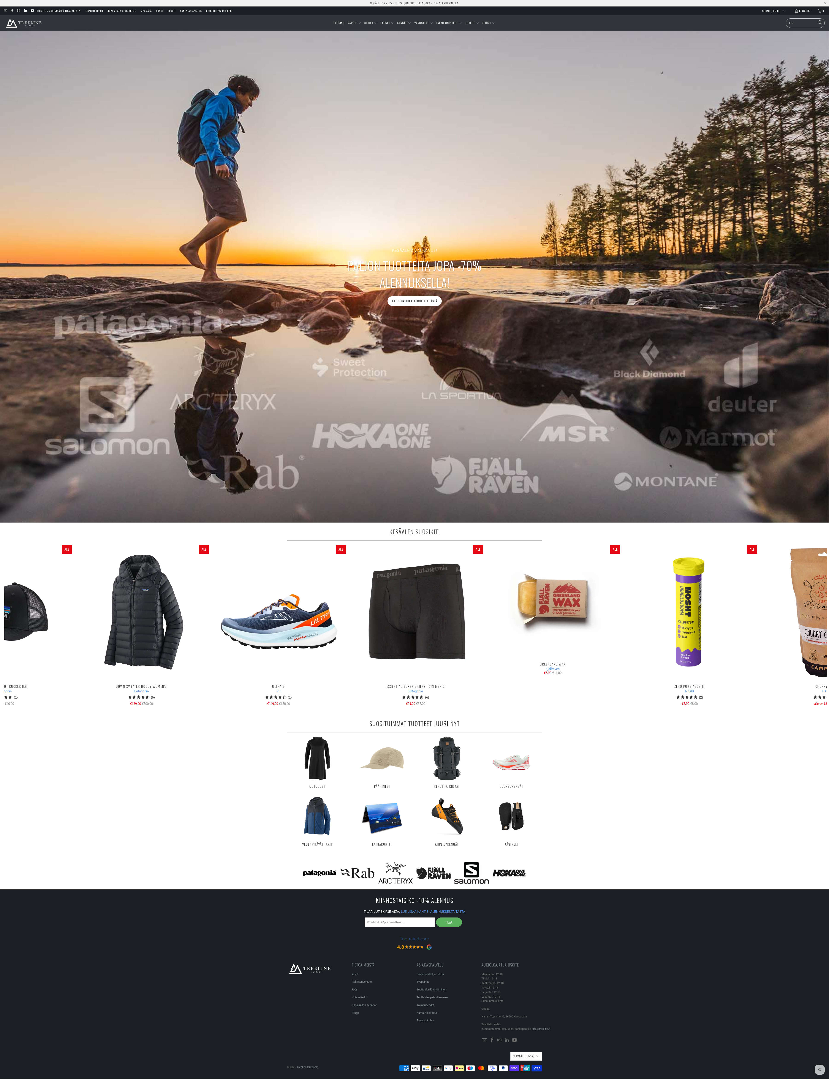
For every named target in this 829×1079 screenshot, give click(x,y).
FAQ (354, 989)
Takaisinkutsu (425, 1020)
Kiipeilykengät (447, 820)
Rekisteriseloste (362, 981)
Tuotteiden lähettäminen (431, 989)
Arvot (159, 11)
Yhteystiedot (359, 997)
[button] (354, 23)
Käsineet (511, 820)
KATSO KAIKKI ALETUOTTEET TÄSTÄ (414, 301)
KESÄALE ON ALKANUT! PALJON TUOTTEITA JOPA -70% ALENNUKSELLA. (414, 3)
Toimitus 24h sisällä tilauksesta (58, 11)
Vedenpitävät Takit (317, 820)
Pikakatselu (415, 622)
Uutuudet (317, 762)
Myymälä (146, 11)
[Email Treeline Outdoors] (5, 11)
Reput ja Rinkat (447, 762)
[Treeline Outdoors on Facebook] (12, 11)
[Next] (806, 625)
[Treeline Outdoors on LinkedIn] (25, 11)
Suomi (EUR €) (771, 11)
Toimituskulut (94, 11)
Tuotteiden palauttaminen (432, 997)
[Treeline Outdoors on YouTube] (32, 11)
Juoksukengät (511, 762)
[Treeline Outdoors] (23, 23)
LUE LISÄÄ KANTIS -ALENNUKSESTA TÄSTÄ (433, 912)
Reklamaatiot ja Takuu (430, 974)
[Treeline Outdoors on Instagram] (19, 11)
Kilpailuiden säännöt (364, 1005)
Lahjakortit (382, 820)
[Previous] (24, 625)
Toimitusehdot (425, 1005)
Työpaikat (423, 981)
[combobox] (805, 23)
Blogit (172, 11)
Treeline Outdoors (307, 1067)
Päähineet (382, 762)
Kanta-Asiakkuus (191, 11)
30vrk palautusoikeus (122, 11)
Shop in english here (219, 11)
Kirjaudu (805, 11)
